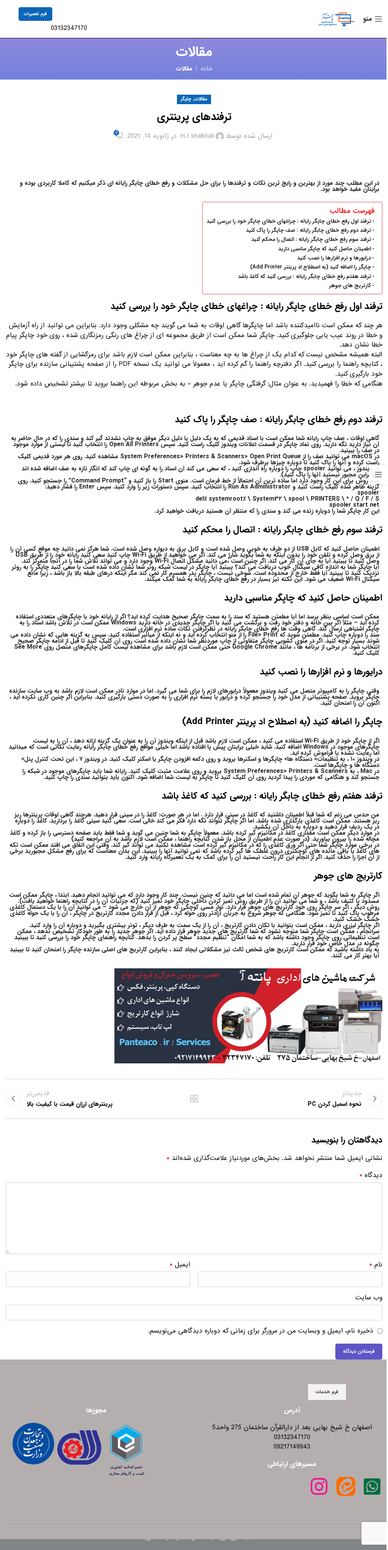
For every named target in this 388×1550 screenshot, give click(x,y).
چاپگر (186, 99)
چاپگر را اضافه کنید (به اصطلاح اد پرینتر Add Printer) (310, 267)
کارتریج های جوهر (350, 285)
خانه (206, 69)
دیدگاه (370, 1175)
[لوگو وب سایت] (336, 19)
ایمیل (179, 1265)
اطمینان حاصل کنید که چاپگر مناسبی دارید (324, 249)
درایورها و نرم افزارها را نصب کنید (334, 258)
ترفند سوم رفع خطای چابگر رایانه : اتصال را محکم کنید (311, 239)
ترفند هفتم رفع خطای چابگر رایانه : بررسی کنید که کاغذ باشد (304, 276)
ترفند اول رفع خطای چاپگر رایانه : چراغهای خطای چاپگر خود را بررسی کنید (289, 221)
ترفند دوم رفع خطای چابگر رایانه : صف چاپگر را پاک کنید (308, 230)
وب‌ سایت (368, 1298)
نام (375, 1265)
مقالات (184, 68)
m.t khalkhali (197, 136)
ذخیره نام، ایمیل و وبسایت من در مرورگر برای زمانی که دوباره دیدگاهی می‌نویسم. (260, 1331)
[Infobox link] (73, 20)
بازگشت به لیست (194, 1098)
